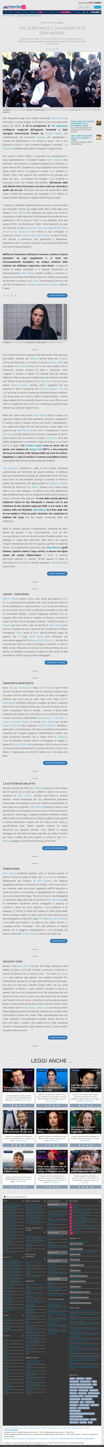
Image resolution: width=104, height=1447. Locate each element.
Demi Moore (7, 110)
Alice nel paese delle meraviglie (79, 1419)
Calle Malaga (30, 1311)
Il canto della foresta (32, 1343)
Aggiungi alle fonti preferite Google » (30, 16)
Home (6, 1428)
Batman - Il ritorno (74, 1274)
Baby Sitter (73, 1393)
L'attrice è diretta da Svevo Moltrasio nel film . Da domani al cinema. (85, 1137)
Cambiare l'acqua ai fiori (33, 1334)
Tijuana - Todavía (31, 1372)
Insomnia (72, 1258)
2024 (18, 1204)
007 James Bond (87, 1399)
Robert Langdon (84, 1405)
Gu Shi (28, 1369)
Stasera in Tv (58, 1428)
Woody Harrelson (19, 687)
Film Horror (7, 1325)
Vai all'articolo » (26, 1100)
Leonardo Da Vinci (93, 1393)
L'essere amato (30, 1350)
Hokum (76, 1233)
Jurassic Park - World (76, 1396)
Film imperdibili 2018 (10, 1237)
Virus (81, 1402)
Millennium (73, 1408)
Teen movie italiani (83, 1408)
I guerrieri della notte (75, 1295)
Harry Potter (94, 1405)
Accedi (97, 7)
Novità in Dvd (8, 1253)
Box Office (67, 1428)
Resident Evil (30, 1308)
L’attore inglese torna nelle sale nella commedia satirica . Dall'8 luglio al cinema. (18, 1098)
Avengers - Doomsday (32, 1299)
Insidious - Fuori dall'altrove (34, 1239)
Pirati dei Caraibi (75, 1399)
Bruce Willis (19, 366)
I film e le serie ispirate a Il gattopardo (81, 1387)
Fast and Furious (75, 1411)
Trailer (86, 1428)
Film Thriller (7, 1322)
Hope (27, 1321)
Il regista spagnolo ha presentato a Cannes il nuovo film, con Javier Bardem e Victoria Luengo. (85, 1178)
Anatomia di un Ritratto (33, 1384)
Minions (72, 1378)
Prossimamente (77, 1428)
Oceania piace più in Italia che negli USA (81, 1311)
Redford (34, 358)
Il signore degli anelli (76, 1416)
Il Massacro (29, 1394)
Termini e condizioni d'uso (44, 1439)
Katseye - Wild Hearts (32, 1277)
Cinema (12, 1428)
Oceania (28, 1235)
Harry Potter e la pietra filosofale (57, 1212)
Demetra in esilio (31, 1376)
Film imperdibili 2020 (10, 1230)
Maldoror (28, 1247)
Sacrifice (28, 1270)
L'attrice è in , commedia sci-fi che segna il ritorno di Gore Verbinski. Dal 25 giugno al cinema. (52, 1097)
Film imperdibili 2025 (10, 1214)
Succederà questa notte (33, 1340)
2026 (9, 1204)
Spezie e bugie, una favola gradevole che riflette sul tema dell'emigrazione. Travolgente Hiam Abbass (84, 1360)
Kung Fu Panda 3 (74, 1301)
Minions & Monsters (79, 1224)
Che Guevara (74, 1422)
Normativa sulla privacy (25, 1439)
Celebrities (60, 22)
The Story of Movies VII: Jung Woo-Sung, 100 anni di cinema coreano (57, 1314)
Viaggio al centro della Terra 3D (79, 1241)
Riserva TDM (58, 1439)
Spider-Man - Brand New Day (82, 1211)
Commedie (7, 1318)
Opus (94, 1384)
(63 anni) (29, 110)
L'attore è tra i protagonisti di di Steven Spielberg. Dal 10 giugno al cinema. (18, 1138)
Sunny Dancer (52, 1270)
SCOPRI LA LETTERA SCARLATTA (54, 848)
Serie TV (45, 1428)
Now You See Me (85, 1381)
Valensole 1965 (30, 1250)
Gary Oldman (25, 795)
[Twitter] (50, 49)
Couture (50, 1226)
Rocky (90, 1422)
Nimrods (28, 1273)
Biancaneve (73, 1390)
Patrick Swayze (29, 430)
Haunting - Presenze (75, 1279)
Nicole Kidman (45, 640)
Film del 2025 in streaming (34, 1207)
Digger (28, 1353)
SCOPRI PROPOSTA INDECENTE (55, 763)
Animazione (7, 1328)
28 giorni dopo (74, 1381)
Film (25, 1428)
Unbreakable (73, 1405)
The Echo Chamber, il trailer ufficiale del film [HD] (84, 1355)
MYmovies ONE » (9, 16)
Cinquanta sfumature (91, 1396)
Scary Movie (80, 1378)
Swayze (6, 625)
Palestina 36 (29, 1314)
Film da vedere (8, 1240)
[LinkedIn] (54, 49)
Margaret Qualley (58, 483)
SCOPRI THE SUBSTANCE (57, 295)
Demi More (51, 438)
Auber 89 (28, 1390)
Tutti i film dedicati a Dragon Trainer (80, 1384)
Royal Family (82, 1393)
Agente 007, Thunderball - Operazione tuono (82, 1252)
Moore (54, 562)
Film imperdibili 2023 (10, 1220)
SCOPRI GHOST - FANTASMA (56, 662)
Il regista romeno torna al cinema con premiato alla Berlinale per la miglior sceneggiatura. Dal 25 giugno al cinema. (52, 1179)
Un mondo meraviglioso (55, 1288)
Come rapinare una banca (55, 1295)
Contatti (13, 1439)
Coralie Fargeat (53, 133)
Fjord (27, 1324)
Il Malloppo (51, 1282)
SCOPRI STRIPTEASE (58, 941)
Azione (6, 1331)
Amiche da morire (74, 1263)
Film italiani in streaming (33, 1220)
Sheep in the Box (53, 1244)
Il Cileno (50, 1241)
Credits (6, 1439)
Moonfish (28, 1366)
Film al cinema (8, 1243)
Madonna (32, 640)
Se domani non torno (32, 1337)
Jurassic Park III (74, 1290)
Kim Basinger (45, 918)
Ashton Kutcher (19, 385)
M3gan (94, 1381)
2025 (13, 1204)
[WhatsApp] (57, 49)
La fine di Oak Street (32, 1267)
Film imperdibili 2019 (10, 1233)
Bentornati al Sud (31, 1327)
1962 (42, 110)
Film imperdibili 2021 (10, 1227)
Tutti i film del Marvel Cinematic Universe (82, 1413)
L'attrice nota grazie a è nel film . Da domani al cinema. (52, 1138)
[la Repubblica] (97, 2)
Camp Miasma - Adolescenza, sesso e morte (86, 1227)
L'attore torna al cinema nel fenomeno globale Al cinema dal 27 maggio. (18, 1179)
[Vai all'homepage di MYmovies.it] (14, 9)
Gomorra (88, 1378)
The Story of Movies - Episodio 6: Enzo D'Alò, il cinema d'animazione (57, 1321)
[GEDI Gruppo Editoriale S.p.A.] (91, 2)
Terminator (83, 1422)
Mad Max (93, 1419)
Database (19, 1428)
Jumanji (71, 1268)
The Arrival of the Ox (32, 1387)
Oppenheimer (94, 1390)
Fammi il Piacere (53, 1292)
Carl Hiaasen (44, 881)
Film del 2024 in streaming (34, 1211)
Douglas (63, 358)
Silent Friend (51, 1285)
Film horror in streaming (33, 1224)
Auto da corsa (74, 1402)
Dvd (50, 1428)
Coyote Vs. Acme (53, 1267)
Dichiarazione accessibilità (73, 1439)
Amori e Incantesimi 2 (32, 1317)
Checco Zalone (83, 1390)
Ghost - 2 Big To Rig (54, 1229)
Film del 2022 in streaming (34, 1217)
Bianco (28, 1347)
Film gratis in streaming (33, 1204)
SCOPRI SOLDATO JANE (57, 1037)
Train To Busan (52, 1264)
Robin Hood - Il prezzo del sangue (83, 1220)
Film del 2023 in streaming (34, 1214)
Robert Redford (11, 725)
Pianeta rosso (73, 1247)
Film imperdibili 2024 (10, 1217)
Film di (6, 1246)
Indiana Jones (90, 1402)
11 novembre (36, 110)
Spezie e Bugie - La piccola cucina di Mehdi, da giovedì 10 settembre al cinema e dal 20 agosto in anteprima (84, 1367)
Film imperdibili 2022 (10, 1224)
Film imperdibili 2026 (10, 1211)
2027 (5, 1204)
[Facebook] (46, 49)
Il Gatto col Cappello (32, 1330)
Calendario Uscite (34, 1428)
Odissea (75, 1207)
